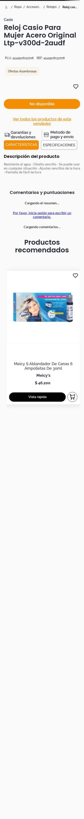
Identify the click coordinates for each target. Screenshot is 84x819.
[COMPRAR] (72, 397)
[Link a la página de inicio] (7, 7)
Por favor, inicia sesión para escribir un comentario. (42, 215)
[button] (23, 134)
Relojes (52, 7)
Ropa (18, 7)
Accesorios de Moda (34, 7)
